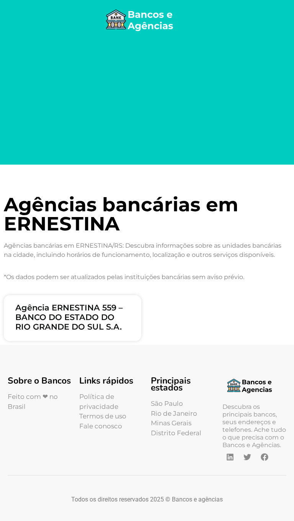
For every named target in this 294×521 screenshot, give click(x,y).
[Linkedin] (230, 457)
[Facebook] (264, 457)
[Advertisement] (147, 99)
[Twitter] (247, 457)
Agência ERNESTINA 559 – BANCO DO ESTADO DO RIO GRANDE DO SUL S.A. (69, 317)
